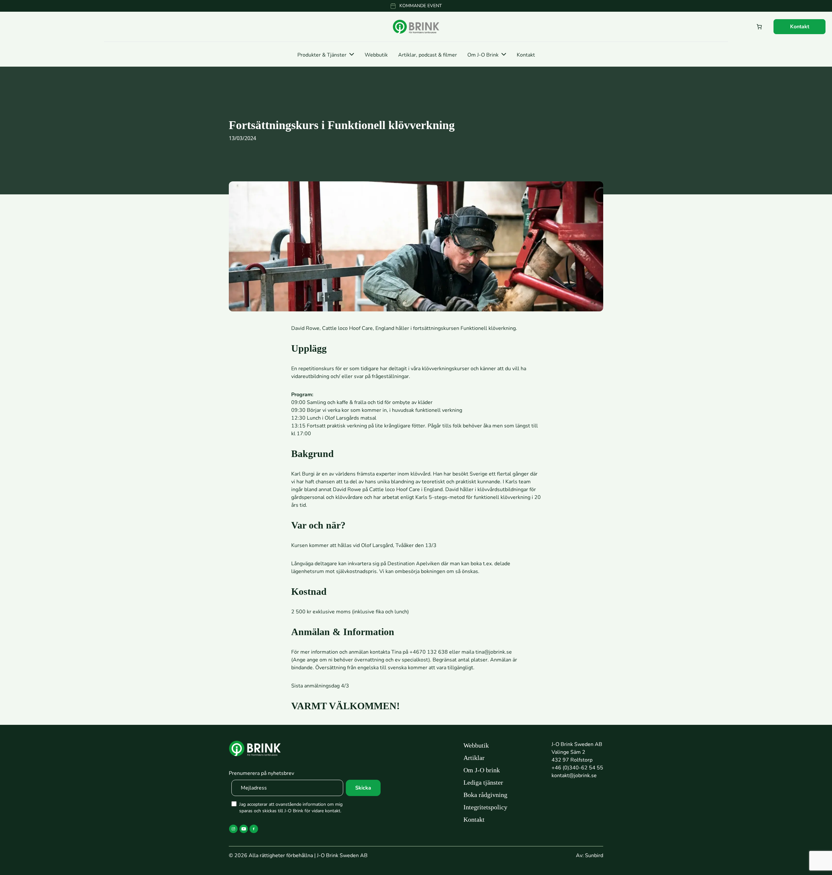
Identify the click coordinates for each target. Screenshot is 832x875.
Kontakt (799, 26)
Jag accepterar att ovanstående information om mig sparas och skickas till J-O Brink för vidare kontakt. (291, 807)
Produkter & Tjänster (321, 55)
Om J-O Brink (483, 55)
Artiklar (474, 757)
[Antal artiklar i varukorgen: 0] (759, 26)
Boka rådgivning (485, 794)
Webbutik (376, 55)
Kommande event (420, 6)
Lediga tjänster (483, 782)
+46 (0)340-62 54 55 (577, 767)
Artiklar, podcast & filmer (427, 55)
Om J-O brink (481, 770)
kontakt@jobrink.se (574, 775)
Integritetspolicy (485, 807)
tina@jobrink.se (493, 652)
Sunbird (594, 855)
